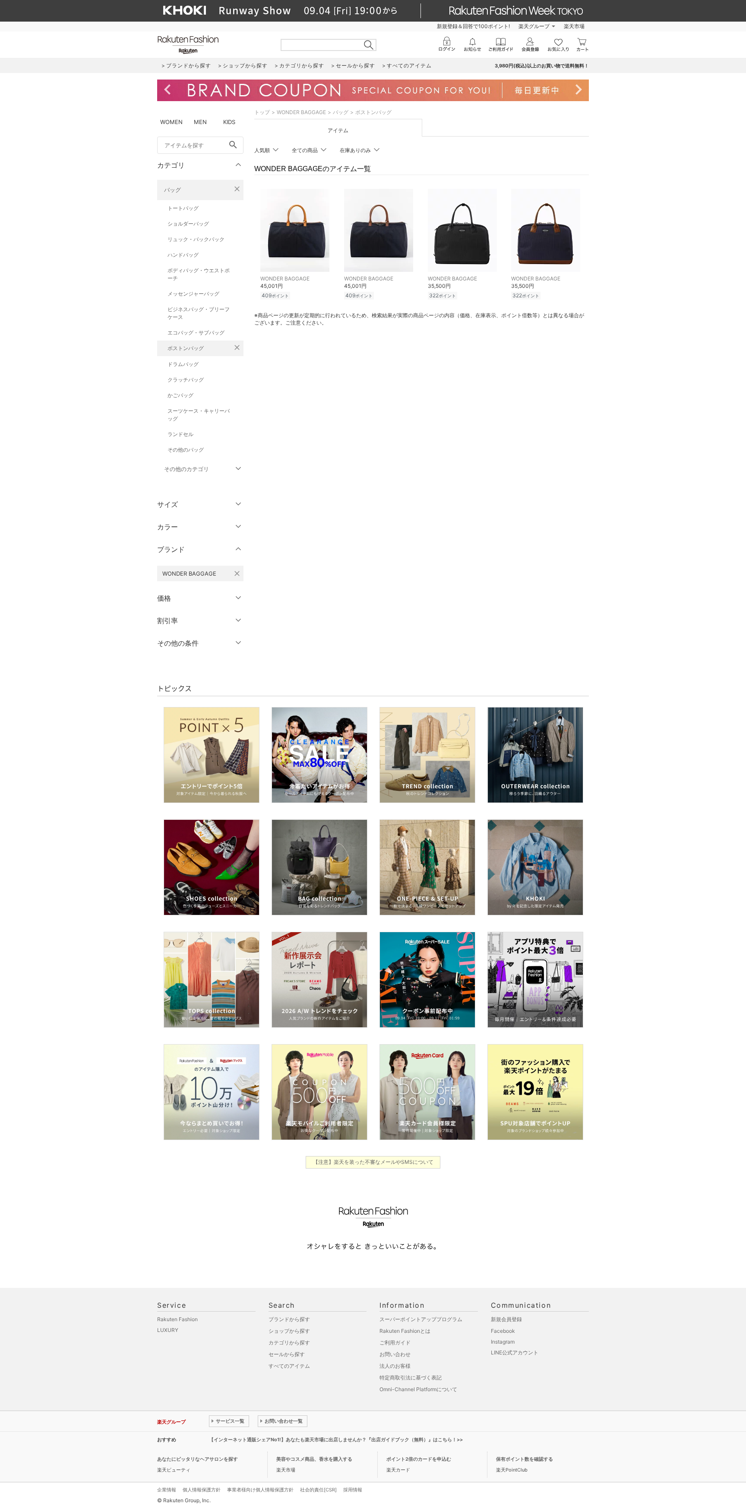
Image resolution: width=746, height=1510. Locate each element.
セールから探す (287, 1354)
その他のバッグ (186, 449)
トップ (262, 112)
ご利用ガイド (395, 1342)
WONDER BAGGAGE (301, 112)
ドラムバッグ (183, 364)
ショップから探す (289, 1331)
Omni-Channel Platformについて (418, 1389)
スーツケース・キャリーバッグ (199, 415)
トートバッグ (183, 208)
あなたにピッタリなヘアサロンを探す (197, 1459)
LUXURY (167, 1330)
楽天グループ (534, 26)
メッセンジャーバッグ (193, 293)
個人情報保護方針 (202, 1490)
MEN (200, 121)
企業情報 (166, 1490)
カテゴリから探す (289, 1342)
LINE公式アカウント (514, 1352)
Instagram (503, 1341)
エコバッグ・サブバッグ (196, 332)
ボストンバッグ (186, 348)
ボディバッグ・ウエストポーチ (199, 274)
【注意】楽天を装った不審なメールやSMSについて (373, 1162)
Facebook (503, 1331)
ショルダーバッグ (188, 223)
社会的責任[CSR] (318, 1490)
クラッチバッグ (186, 379)
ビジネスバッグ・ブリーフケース (199, 313)
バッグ (172, 189)
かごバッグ (180, 395)
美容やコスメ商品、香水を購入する (314, 1459)
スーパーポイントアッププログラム (420, 1319)
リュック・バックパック (196, 239)
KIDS (229, 121)
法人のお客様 (395, 1366)
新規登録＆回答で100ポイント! (473, 26)
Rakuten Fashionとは (404, 1331)
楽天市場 (574, 26)
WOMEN (171, 121)
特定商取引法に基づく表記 (410, 1377)
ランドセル (180, 434)
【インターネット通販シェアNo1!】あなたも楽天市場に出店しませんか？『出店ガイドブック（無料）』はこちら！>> (336, 1440)
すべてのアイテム (289, 1366)
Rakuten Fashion (177, 1319)
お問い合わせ (395, 1354)
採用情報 (352, 1490)
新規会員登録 (506, 1319)
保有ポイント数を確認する (524, 1459)
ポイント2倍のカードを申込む (418, 1459)
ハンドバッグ (183, 255)
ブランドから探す (289, 1319)
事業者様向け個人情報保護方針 (260, 1490)
